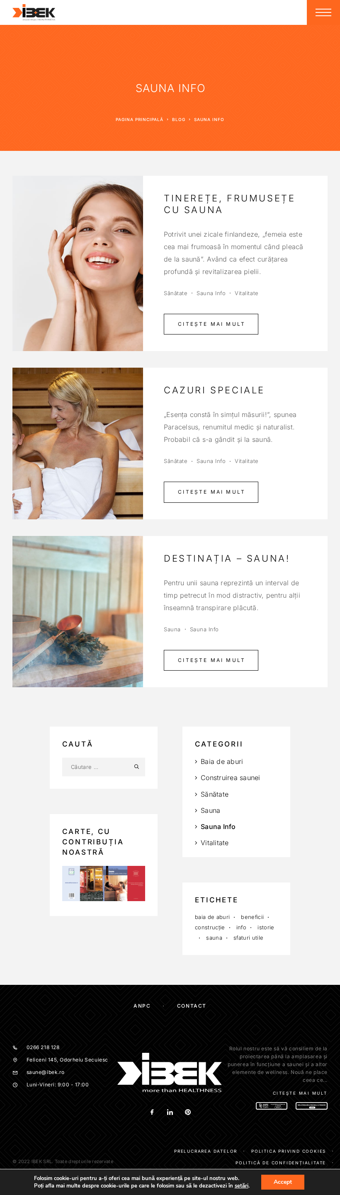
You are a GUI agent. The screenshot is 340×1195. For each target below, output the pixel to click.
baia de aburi (212, 917)
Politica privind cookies (288, 1151)
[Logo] (34, 12)
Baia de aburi (222, 761)
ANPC (142, 1006)
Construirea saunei (230, 777)
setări (241, 1186)
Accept (283, 1182)
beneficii (252, 917)
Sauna (172, 629)
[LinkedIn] (170, 1112)
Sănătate (175, 293)
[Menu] (323, 12)
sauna (214, 937)
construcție (210, 927)
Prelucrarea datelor (205, 1151)
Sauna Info (211, 293)
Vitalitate (246, 293)
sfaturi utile (248, 937)
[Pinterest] (188, 1112)
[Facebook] (152, 1112)
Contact (191, 1006)
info (241, 927)
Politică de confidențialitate (281, 1162)
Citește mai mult (211, 324)
